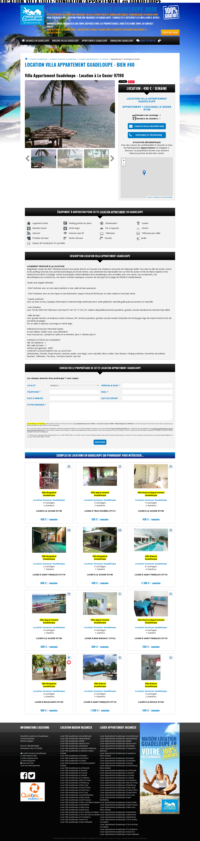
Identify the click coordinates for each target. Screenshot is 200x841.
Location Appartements (89, 59)
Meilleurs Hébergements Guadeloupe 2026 (103, 9)
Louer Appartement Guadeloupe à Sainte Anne (118, 814)
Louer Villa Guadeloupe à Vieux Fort (74, 819)
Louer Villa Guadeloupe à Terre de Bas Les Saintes (79, 812)
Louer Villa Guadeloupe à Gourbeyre (74, 758)
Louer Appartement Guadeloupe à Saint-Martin (118, 812)
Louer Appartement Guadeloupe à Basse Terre (118, 743)
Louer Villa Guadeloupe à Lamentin (73, 770)
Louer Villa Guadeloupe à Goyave (73, 760)
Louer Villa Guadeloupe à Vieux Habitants (76, 822)
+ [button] (123, 160)
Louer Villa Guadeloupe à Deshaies (73, 756)
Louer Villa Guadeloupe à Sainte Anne (74, 807)
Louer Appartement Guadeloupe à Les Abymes (118, 780)
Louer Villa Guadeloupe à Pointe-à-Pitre (75, 787)
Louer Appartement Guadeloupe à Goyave (116, 763)
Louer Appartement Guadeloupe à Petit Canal (117, 787)
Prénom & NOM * (110, 385)
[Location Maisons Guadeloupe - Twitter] (31, 778)
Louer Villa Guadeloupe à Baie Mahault (75, 738)
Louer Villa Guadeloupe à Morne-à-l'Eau (75, 780)
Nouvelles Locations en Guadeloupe (34, 736)
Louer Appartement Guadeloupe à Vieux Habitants (119, 834)
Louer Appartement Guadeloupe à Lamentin (117, 773)
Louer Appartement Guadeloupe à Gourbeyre (118, 760)
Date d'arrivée (35, 398)
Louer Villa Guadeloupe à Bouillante (74, 746)
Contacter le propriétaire (149, 126)
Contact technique (27, 738)
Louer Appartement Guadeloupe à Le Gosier (117, 775)
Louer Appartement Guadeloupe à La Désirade (118, 770)
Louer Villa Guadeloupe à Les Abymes (74, 778)
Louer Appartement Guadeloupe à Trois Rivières (118, 829)
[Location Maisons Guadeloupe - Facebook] (23, 778)
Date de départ (109, 398)
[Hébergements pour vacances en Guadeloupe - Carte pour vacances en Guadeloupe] (159, 40)
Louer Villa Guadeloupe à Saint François (75, 800)
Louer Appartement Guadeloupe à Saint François (119, 805)
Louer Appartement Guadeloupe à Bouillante (117, 746)
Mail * (104, 391)
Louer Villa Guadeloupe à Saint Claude (75, 797)
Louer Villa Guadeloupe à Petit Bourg (74, 783)
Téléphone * (33, 391)
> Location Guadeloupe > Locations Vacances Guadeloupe (52, 59)
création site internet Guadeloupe (134, 838)
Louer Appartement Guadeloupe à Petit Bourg (118, 785)
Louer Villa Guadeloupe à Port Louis (74, 792)
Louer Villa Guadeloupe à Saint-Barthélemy (76, 795)
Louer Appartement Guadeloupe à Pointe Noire (118, 792)
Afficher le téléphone (149, 135)
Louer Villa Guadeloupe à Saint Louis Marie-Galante (80, 802)
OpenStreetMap (167, 197)
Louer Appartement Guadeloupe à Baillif (115, 741)
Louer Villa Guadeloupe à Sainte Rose (74, 810)
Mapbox (157, 197)
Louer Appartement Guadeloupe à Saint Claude (118, 802)
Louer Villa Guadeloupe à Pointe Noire (75, 790)
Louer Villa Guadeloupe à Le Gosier (73, 773)
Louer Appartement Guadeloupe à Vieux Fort (117, 832)
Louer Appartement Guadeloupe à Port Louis (117, 795)
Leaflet (149, 197)
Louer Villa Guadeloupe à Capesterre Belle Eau (78, 748)
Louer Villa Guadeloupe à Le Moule (73, 775)
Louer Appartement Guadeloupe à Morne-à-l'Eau (119, 783)
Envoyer (100, 442)
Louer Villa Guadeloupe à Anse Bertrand (75, 736)
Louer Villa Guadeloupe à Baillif (72, 741)
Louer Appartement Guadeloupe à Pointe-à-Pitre (119, 790)
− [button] (123, 163)
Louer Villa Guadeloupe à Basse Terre (74, 743)
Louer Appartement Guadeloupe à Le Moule (117, 778)
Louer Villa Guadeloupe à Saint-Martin (74, 805)
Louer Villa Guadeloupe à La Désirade (74, 768)
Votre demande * (36, 404)
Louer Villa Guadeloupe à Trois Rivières (75, 817)
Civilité (31, 385)
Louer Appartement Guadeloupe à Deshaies (117, 758)
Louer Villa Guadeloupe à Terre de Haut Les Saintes (80, 814)
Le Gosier (105, 59)
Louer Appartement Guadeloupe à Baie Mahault (118, 738)
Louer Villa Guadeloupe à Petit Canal (74, 785)
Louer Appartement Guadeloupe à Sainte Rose (118, 817)
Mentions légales (26, 741)
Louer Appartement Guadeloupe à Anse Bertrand (119, 736)
